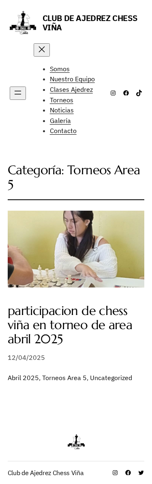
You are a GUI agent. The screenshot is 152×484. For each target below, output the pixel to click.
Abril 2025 (23, 378)
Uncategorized (111, 378)
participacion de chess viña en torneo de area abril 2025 (70, 325)
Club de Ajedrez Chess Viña (90, 23)
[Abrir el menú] (18, 93)
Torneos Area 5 (64, 378)
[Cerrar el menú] (42, 50)
